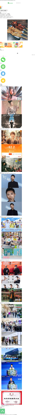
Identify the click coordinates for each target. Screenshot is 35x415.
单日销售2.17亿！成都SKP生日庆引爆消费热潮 (5, 303)
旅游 (5, 0)
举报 (0, 49)
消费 (12, 0)
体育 (3, 0)
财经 (10, 0)
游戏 (4, 0)
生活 (7, 0)
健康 (11, 0)
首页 (0, 0)
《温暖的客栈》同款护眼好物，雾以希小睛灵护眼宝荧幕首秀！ (6, 217)
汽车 (13, 0)
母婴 (8, 0)
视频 (9, 0)
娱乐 (2, 0)
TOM (0, 346)
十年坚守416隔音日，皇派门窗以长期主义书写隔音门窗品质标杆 (7, 347)
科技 (14, 0)
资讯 (1, 0)
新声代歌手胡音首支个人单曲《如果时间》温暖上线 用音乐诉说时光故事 (7, 173)
